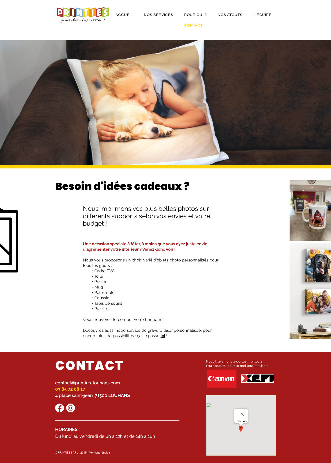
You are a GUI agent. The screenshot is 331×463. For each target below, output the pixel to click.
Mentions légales (99, 452)
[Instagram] (70, 408)
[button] (158, 14)
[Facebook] (59, 408)
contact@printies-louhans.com (87, 383)
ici (163, 335)
